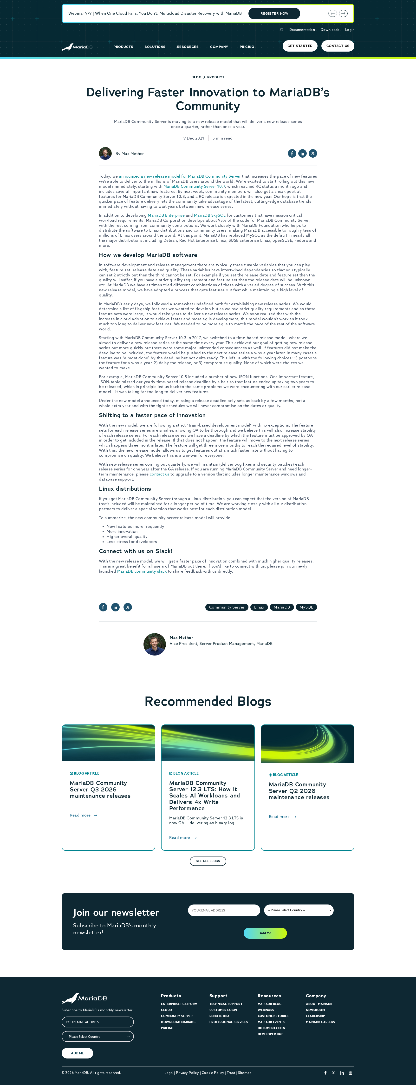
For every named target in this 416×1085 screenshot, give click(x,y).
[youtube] (350, 1072)
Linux (259, 607)
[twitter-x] (334, 1072)
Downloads (330, 29)
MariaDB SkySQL (210, 215)
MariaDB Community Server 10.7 (194, 186)
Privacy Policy (187, 1073)
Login (350, 29)
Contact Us (338, 46)
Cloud (166, 1010)
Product (216, 77)
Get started (300, 46)
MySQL (306, 607)
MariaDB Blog (270, 1004)
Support (218, 996)
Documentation (302, 29)
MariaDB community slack (142, 571)
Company (316, 996)
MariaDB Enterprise (166, 215)
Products (171, 996)
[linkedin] (342, 1072)
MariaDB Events (271, 1022)
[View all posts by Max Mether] (105, 153)
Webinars (266, 1010)
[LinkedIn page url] (302, 153)
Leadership (315, 1016)
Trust (231, 1073)
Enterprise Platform (179, 1004)
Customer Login (223, 1010)
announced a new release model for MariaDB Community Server (180, 176)
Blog (196, 77)
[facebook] (326, 1072)
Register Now (274, 13)
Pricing (167, 1028)
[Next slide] (343, 13)
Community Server (227, 607)
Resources (270, 996)
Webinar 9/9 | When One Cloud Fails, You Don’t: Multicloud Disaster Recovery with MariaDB (155, 13)
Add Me (265, 933)
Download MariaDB (178, 1022)
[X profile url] (313, 153)
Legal (168, 1073)
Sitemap (245, 1073)
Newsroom (315, 1010)
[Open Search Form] (282, 30)
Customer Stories (273, 1016)
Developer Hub (271, 1034)
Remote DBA (219, 1016)
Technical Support (226, 1004)
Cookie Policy (213, 1073)
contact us (159, 474)
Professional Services (228, 1022)
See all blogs (208, 861)
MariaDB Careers (320, 1022)
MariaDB (282, 607)
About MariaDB (319, 1004)
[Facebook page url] (292, 153)
